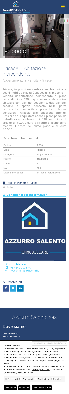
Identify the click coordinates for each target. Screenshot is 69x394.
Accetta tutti (10, 387)
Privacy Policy (26, 373)
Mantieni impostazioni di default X (50, 343)
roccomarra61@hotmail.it (24, 270)
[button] (3, 36)
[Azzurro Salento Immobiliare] (16, 7)
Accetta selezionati (42, 387)
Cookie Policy (10, 373)
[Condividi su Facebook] (6, 288)
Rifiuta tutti (24, 387)
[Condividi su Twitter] (13, 288)
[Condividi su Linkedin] (20, 288)
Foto (9, 187)
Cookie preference (41, 369)
